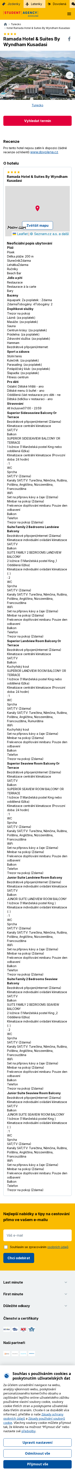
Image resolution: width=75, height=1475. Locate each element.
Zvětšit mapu (37, 225)
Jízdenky (14, 4)
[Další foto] (69, 75)
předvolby (28, 1431)
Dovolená (59, 4)
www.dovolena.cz (44, 152)
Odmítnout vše (37, 1453)
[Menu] (69, 13)
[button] (37, 208)
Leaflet (22, 234)
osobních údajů (57, 1247)
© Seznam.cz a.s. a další (49, 234)
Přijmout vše (37, 1464)
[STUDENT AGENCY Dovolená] (19, 14)
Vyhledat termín (37, 121)
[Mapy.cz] (16, 227)
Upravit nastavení (37, 1442)
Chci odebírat (19, 1258)
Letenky (36, 4)
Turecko (37, 105)
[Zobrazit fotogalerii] (37, 75)
